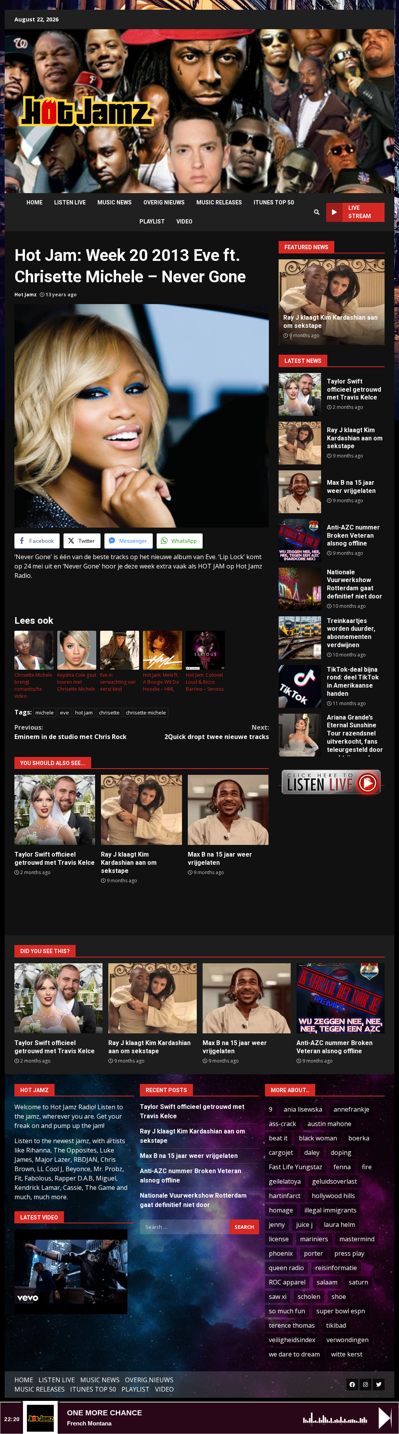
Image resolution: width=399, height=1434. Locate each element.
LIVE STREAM (359, 212)
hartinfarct (284, 1195)
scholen (309, 1296)
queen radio (286, 1267)
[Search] (317, 212)
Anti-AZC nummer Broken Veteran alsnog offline (321, 321)
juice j (304, 1224)
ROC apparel (287, 1282)
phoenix (281, 1253)
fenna (342, 1167)
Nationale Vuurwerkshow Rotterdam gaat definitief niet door (300, 589)
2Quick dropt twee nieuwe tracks (216, 732)
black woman (318, 1138)
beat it (278, 1138)
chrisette (109, 712)
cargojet (281, 1152)
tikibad (336, 1325)
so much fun (287, 1311)
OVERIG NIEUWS (164, 202)
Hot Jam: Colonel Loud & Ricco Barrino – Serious (205, 682)
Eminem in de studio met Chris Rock (70, 732)
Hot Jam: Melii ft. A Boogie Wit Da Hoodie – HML (161, 682)
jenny (277, 1224)
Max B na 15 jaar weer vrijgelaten (228, 810)
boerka (358, 1138)
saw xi (277, 1296)
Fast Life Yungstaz (295, 1167)
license (279, 1239)
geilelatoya (285, 1181)
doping (341, 1152)
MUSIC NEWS (114, 202)
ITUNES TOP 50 (274, 202)
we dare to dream (294, 1354)
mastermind (356, 1239)
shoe (339, 1296)
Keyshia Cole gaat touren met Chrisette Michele (76, 682)
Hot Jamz (25, 294)
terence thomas (292, 1325)
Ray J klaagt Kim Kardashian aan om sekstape (141, 810)
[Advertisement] (282, 105)
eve (64, 712)
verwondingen (348, 1339)
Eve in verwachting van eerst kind (118, 682)
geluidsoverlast (334, 1181)
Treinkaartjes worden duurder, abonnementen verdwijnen (300, 637)
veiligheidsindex (292, 1339)
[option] (332, 302)
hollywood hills (333, 1195)
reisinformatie (336, 1267)
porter (313, 1253)
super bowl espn (340, 1311)
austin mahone (329, 1123)
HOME (34, 202)
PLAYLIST (152, 221)
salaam (327, 1282)
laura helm (339, 1224)
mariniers (314, 1239)
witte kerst (346, 1354)
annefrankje (351, 1109)
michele (44, 712)
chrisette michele (146, 712)
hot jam (84, 712)
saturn (358, 1282)
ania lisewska (303, 1109)
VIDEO (184, 221)
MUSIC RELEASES (219, 202)
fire (367, 1167)
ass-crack (282, 1123)
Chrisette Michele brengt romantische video (33, 685)
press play (349, 1253)
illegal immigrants (330, 1210)
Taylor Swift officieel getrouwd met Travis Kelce (54, 810)
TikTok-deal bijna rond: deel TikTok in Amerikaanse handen (300, 686)
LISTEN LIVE (70, 202)
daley (312, 1152)
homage (281, 1210)
